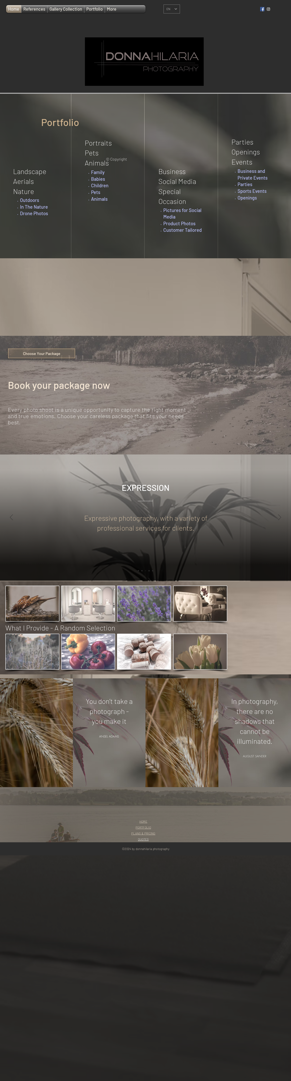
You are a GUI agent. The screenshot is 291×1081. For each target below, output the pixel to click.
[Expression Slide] (145, 570)
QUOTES (143, 839)
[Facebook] (262, 9)
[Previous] (11, 517)
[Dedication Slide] (138, 570)
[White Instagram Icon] (268, 9)
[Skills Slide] (152, 570)
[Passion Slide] (142, 570)
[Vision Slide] (149, 570)
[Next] (279, 517)
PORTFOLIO (143, 827)
